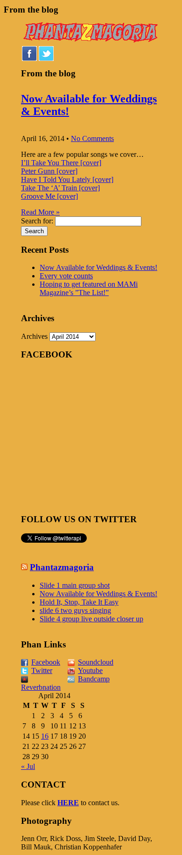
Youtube (90, 670)
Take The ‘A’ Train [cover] (60, 188)
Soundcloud (95, 662)
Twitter (41, 670)
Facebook (45, 662)
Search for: (37, 221)
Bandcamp (94, 679)
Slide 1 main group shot (75, 585)
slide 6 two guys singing (75, 610)
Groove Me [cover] (49, 196)
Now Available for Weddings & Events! (98, 267)
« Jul (28, 766)
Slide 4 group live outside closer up (91, 619)
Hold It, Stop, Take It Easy (79, 602)
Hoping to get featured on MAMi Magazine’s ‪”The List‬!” (89, 288)
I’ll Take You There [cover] (61, 163)
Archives (34, 336)
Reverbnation (41, 687)
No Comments (92, 138)
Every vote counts (66, 276)
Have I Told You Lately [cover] (67, 179)
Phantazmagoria (62, 567)
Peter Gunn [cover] (49, 171)
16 (45, 736)
